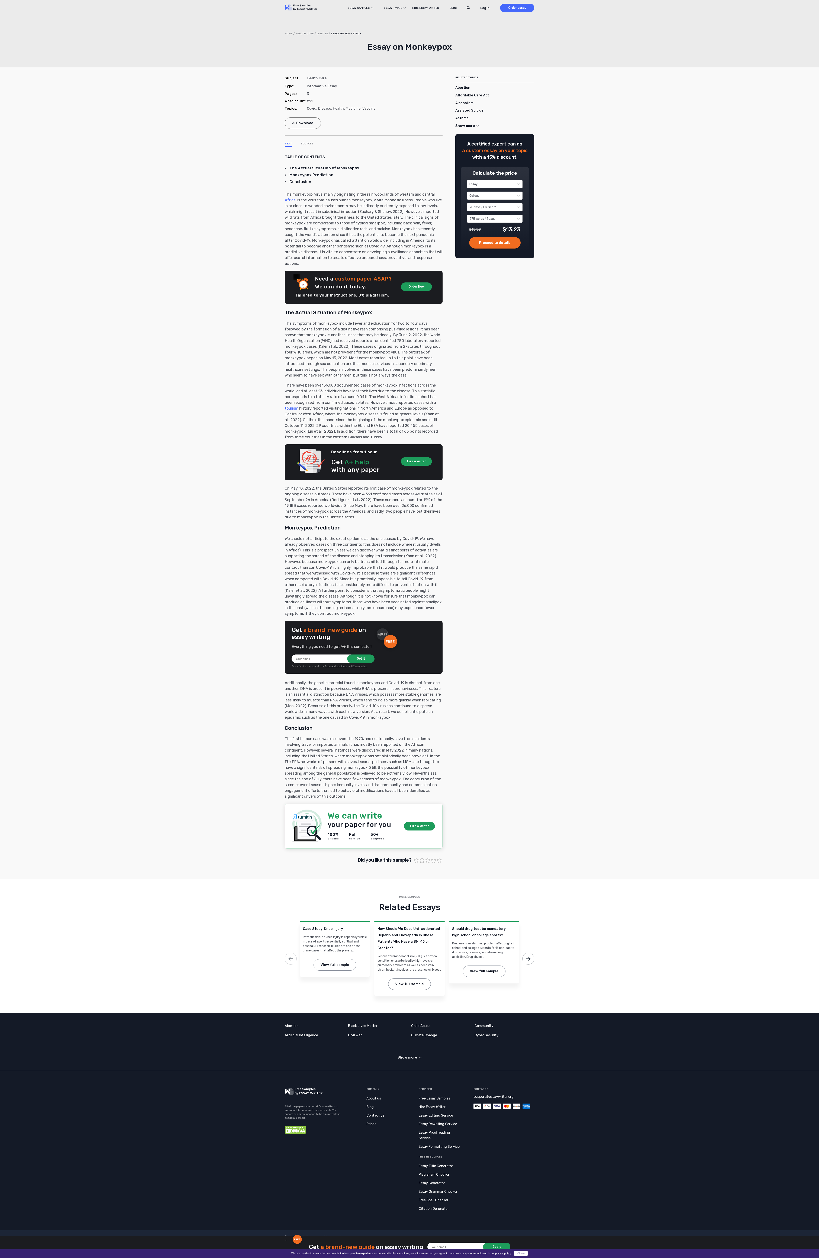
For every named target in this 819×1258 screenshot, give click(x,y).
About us (373, 1098)
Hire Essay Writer (425, 7)
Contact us (375, 1115)
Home (289, 33)
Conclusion (300, 181)
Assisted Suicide (469, 110)
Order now (495, 243)
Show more (407, 1057)
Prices (371, 1124)
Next (528, 959)
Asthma (462, 118)
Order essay (517, 8)
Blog (453, 7)
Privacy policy (359, 666)
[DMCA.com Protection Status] (295, 1133)
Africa (290, 200)
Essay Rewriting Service (438, 1124)
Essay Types (393, 7)
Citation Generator (434, 1209)
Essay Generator (432, 1183)
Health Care (304, 33)
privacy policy (503, 1253)
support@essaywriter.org (493, 1097)
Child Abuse (420, 1026)
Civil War (355, 1035)
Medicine (353, 108)
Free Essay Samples (434, 1098)
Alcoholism (464, 103)
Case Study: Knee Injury (323, 929)
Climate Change (424, 1035)
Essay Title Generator (436, 1166)
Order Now (416, 286)
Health (338, 108)
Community (484, 1026)
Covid (312, 108)
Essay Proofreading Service (434, 1135)
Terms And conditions (336, 666)
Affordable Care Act (472, 95)
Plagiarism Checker (434, 1174)
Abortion (462, 88)
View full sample (335, 965)
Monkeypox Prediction (311, 175)
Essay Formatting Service (439, 1147)
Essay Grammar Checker (438, 1192)
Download (305, 123)
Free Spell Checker (433, 1200)
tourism (291, 408)
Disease (322, 33)
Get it (361, 658)
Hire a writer (416, 461)
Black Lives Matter (363, 1026)
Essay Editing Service (436, 1115)
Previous (291, 959)
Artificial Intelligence (301, 1035)
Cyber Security (486, 1035)
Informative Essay (322, 86)
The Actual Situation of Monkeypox (324, 168)
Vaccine (368, 108)
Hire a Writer (419, 826)
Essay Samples (359, 7)
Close (520, 1253)
